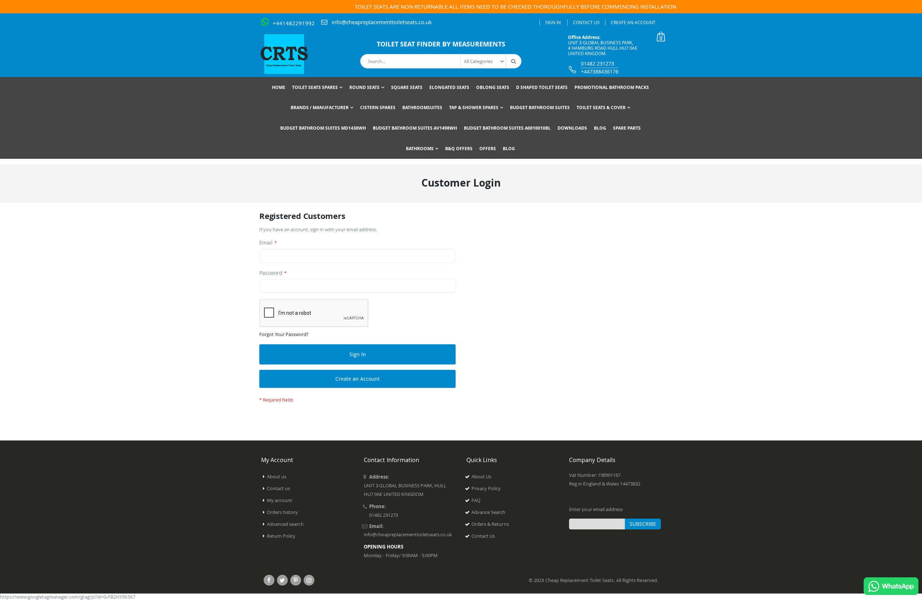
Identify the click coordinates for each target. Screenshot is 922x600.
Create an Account (633, 22)
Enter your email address (596, 509)
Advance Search (488, 512)
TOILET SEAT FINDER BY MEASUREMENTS (441, 44)
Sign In (553, 22)
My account (279, 500)
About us (277, 476)
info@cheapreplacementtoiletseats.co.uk (382, 22)
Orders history (282, 512)
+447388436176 (599, 71)
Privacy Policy (486, 488)
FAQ (475, 500)
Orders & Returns (490, 524)
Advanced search (285, 524)
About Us (481, 476)
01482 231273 (597, 63)
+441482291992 (294, 23)
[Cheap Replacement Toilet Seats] (290, 54)
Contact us (278, 488)
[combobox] (441, 61)
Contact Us (586, 22)
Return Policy (281, 536)
